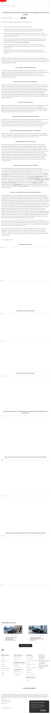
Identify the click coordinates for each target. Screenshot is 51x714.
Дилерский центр (5, 5)
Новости (13, 5)
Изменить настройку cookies (6, 701)
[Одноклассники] (23, 18)
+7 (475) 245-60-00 (29, 688)
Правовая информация (5, 699)
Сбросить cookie (4, 703)
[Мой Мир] (25, 18)
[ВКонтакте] (21, 18)
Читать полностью (33, 710)
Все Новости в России (25, 645)
